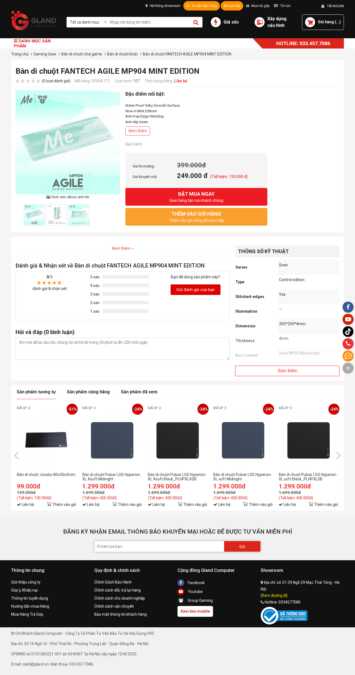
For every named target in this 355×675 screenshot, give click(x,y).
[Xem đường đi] (274, 595)
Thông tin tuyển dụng (29, 598)
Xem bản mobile (195, 611)
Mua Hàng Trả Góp (27, 614)
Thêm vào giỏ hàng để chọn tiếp (196, 217)
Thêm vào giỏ (64, 504)
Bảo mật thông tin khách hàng (120, 614)
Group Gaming (200, 600)
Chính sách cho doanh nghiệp (119, 598)
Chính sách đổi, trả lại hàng (117, 590)
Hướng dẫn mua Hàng (30, 606)
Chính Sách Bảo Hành (113, 582)
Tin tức (285, 6)
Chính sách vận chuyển (114, 606)
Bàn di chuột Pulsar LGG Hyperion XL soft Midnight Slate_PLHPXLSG (242, 476)
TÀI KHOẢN (334, 6)
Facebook (196, 582)
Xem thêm (137, 131)
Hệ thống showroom (165, 6)
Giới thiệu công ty (25, 582)
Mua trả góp (259, 6)
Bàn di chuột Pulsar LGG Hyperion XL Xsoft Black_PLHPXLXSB (177, 476)
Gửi (242, 546)
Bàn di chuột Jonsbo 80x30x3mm (46, 474)
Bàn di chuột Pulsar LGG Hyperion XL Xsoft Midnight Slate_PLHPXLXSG (111, 476)
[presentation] (16, 455)
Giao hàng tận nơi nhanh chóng (196, 197)
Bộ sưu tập (232, 6)
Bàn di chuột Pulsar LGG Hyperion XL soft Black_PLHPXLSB (307, 476)
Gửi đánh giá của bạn (195, 289)
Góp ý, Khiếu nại (24, 590)
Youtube (195, 591)
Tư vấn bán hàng (204, 6)
